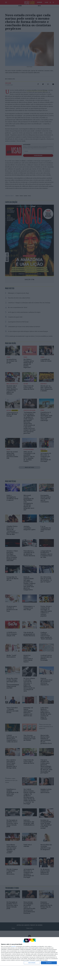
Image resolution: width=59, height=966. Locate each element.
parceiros (14, 946)
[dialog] (29, 951)
